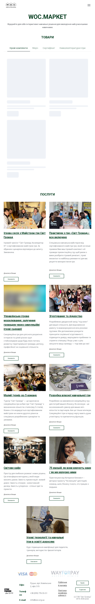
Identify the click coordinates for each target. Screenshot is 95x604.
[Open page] (25, 215)
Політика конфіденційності (62, 593)
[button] (18, 48)
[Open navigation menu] (89, 5)
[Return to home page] (11, 5)
